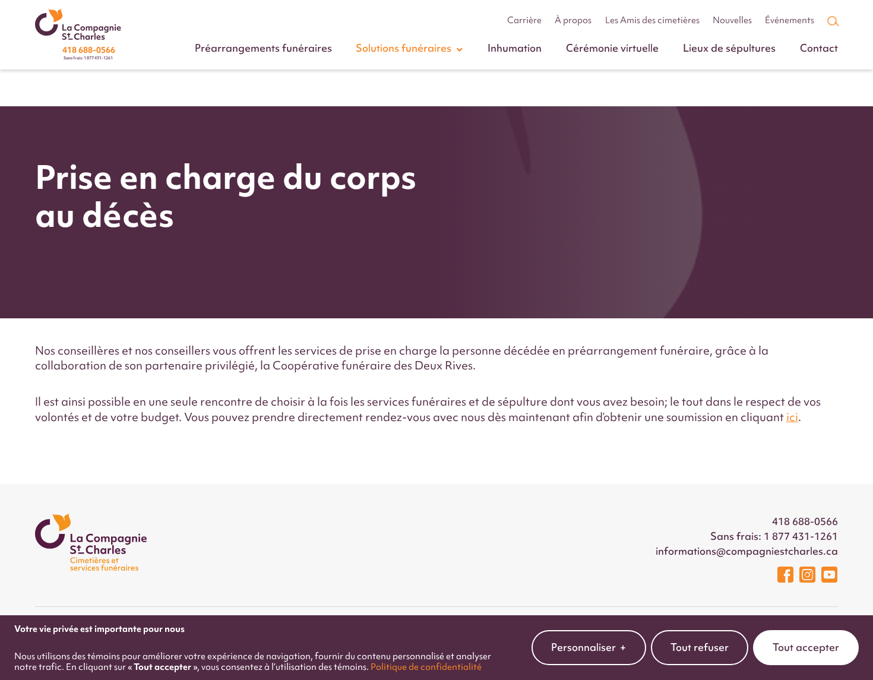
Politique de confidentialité (426, 666)
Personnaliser (589, 647)
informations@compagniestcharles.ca (747, 551)
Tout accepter (806, 647)
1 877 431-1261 (801, 536)
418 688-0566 (805, 521)
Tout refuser (699, 647)
